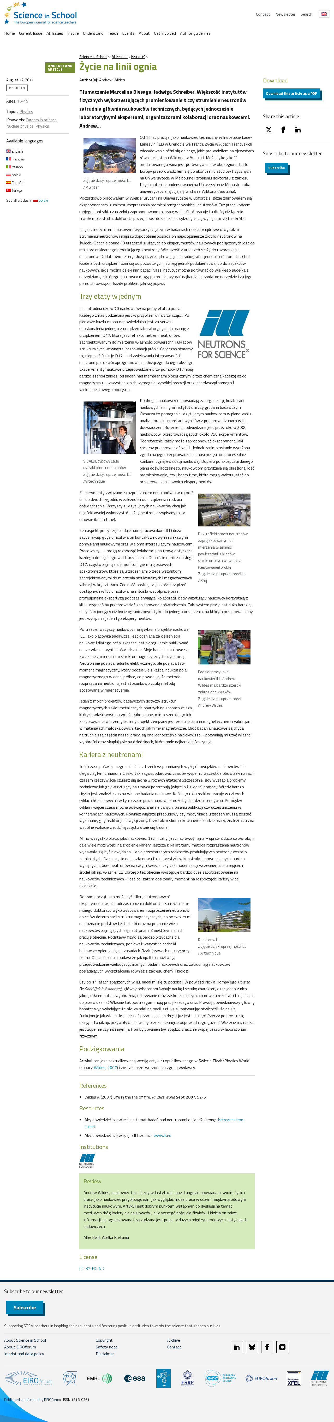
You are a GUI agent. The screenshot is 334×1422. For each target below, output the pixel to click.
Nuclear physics (19, 126)
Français (18, 159)
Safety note (106, 1347)
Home (9, 33)
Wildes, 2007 (105, 1067)
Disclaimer (105, 1354)
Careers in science (41, 120)
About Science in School (25, 1340)
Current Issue (30, 33)
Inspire (73, 33)
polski (16, 174)
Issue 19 (138, 57)
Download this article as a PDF (291, 93)
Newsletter (285, 14)
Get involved (165, 33)
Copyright (104, 1340)
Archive (173, 1340)
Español (17, 182)
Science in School (93, 57)
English (17, 151)
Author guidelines (195, 33)
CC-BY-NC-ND (91, 1268)
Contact (263, 14)
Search (306, 14)
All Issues (54, 33)
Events (128, 33)
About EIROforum (20, 1347)
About (144, 33)
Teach (113, 33)
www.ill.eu (162, 1135)
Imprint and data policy (24, 1354)
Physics (26, 111)
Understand (93, 33)
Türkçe (16, 190)
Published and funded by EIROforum (32, 1399)
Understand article (60, 67)
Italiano (17, 167)
